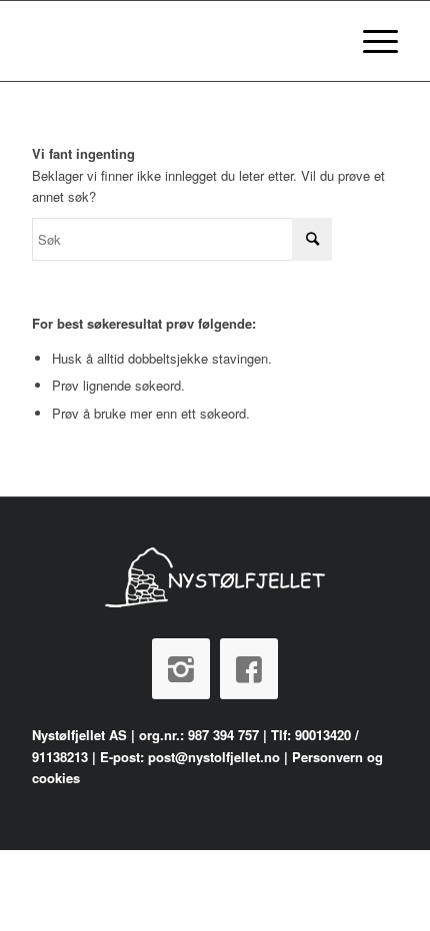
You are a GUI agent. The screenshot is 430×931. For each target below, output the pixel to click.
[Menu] (370, 41)
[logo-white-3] (178, 41)
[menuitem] (370, 41)
